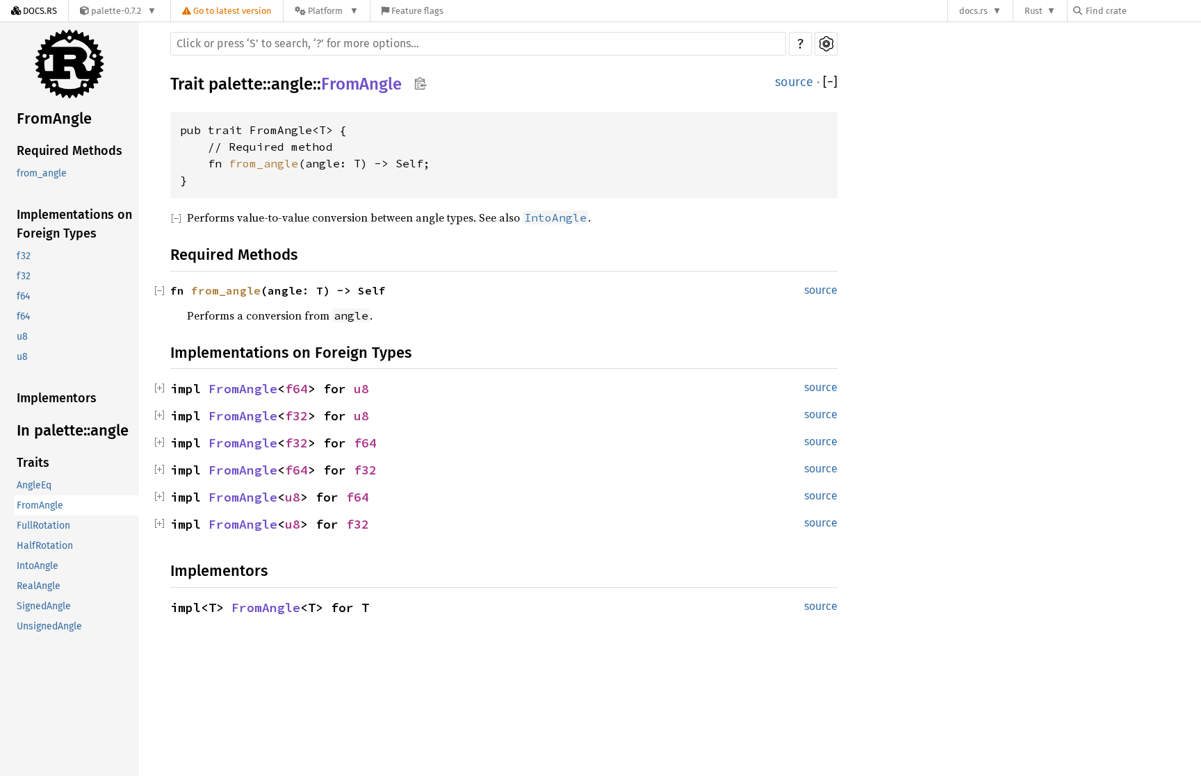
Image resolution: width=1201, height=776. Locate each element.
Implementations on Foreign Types (74, 224)
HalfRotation (45, 546)
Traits (33, 462)
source (794, 82)
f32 (24, 256)
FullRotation (43, 525)
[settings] (826, 44)
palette (236, 84)
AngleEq (34, 485)
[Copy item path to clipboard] (420, 85)
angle (292, 84)
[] (830, 82)
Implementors (57, 398)
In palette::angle (73, 430)
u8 (22, 336)
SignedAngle (44, 606)
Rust (1033, 11)
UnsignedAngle (49, 626)
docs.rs (973, 11)
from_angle (42, 173)
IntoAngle (37, 566)
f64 (23, 296)
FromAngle (54, 118)
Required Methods (69, 150)
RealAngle (38, 586)
